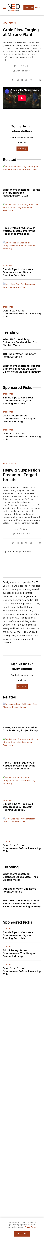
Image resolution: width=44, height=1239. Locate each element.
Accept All (22, 1234)
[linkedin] (17, 80)
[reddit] (26, 80)
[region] (22, 1228)
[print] (40, 80)
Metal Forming (9, 23)
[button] (5, 8)
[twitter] (22, 80)
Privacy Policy (30, 1227)
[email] (31, 80)
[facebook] (13, 80)
